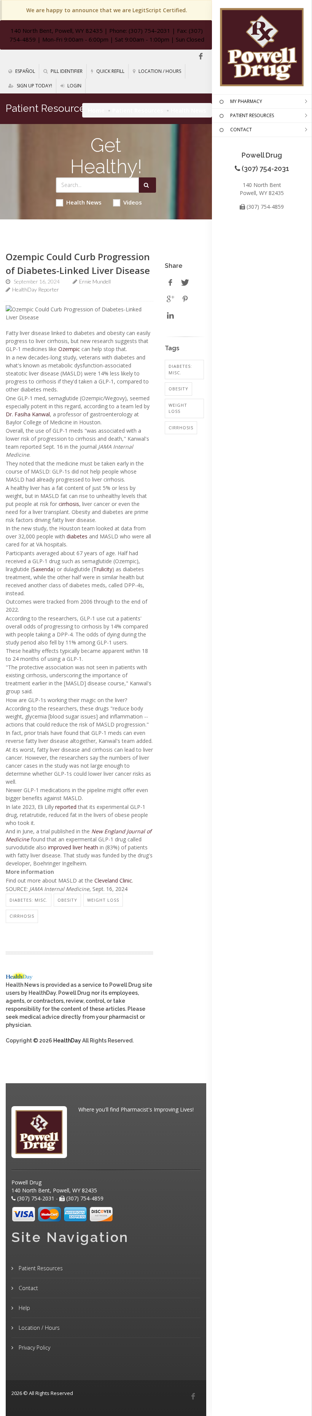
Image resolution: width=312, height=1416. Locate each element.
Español (24, 71)
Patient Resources (137, 110)
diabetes (77, 536)
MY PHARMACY (246, 101)
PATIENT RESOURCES (252, 115)
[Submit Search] (147, 185)
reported (65, 806)
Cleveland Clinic (113, 880)
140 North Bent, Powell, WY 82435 (57, 30)
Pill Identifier (66, 71)
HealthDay (67, 1040)
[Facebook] (200, 56)
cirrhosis (69, 503)
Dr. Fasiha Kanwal (28, 414)
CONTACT (241, 129)
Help (23, 1307)
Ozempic (69, 349)
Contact (27, 1288)
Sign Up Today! (34, 85)
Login (73, 85)
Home (96, 110)
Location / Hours (159, 71)
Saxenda (42, 569)
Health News (84, 202)
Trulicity (102, 569)
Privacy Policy (33, 1347)
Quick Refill (109, 71)
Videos (132, 202)
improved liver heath (73, 847)
